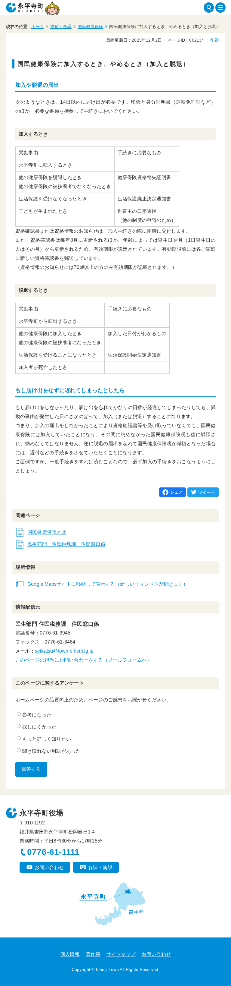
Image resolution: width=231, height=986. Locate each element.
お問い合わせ (49, 867)
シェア (176, 492)
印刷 (214, 40)
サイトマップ (121, 954)
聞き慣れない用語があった (51, 751)
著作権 (93, 954)
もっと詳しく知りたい (46, 739)
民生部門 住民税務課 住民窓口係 (66, 544)
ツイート (206, 492)
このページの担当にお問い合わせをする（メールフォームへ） (83, 660)
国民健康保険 (90, 26)
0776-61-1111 (53, 852)
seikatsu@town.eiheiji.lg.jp (64, 651)
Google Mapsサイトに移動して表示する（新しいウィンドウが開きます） (107, 584)
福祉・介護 (61, 26)
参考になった (36, 714)
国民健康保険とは (46, 532)
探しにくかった (39, 726)
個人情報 (70, 954)
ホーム (37, 26)
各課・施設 (100, 867)
